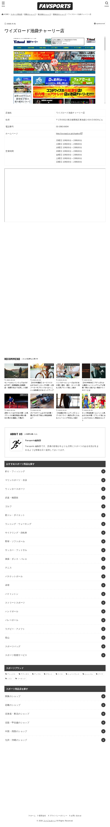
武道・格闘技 (11, 497)
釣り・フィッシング (15, 471)
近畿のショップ (13, 705)
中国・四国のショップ (16, 731)
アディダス (25, 674)
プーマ (100, 674)
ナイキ (60, 674)
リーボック (21, 679)
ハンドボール (11, 611)
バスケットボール (14, 576)
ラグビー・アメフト (15, 629)
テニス (8, 567)
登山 (7, 637)
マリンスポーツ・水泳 (16, 480)
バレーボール (11, 620)
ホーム (33, 816)
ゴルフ (8, 506)
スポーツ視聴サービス (16, 655)
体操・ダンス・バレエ (16, 559)
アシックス (11, 674)
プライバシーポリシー (58, 816)
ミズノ (9, 679)
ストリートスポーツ (15, 602)
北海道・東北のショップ (17, 713)
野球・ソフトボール (15, 541)
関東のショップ (13, 696)
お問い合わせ (76, 816)
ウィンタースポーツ (15, 489)
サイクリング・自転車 (16, 532)
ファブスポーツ (49, 821)
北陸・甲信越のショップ (17, 722)
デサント (49, 674)
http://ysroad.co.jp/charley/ (68, 134)
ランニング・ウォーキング (18, 524)
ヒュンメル (89, 674)
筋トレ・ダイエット (15, 515)
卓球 (7, 585)
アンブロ (37, 674)
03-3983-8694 (62, 127)
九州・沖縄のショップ (16, 740)
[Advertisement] (55, 250)
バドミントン (11, 594)
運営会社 (42, 816)
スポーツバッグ (13, 646)
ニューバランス (73, 674)
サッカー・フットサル (16, 550)
